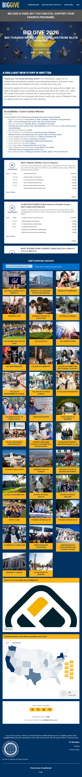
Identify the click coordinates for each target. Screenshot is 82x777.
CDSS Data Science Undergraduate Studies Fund (25, 149)
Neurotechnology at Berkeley (45, 132)
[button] (49, 709)
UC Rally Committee (41, 119)
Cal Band (32, 143)
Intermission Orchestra (38, 139)
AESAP (29, 130)
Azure (21, 152)
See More (8, 629)
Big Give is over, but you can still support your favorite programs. (41, 15)
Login (41, 772)
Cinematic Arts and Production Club (20, 126)
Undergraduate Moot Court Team (34, 145)
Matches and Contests (51, 5)
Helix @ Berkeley (64, 119)
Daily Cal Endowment (48, 122)
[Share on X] (38, 709)
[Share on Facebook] (32, 709)
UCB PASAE (53, 119)
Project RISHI (29, 119)
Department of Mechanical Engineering (39, 141)
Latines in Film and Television (58, 152)
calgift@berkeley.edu (49, 720)
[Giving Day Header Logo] (11, 5)
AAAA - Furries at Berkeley (17, 122)
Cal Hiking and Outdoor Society (35, 152)
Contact (76, 746)
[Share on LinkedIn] (44, 709)
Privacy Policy (74, 749)
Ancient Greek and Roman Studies (50, 134)
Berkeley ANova (31, 124)
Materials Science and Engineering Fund (22, 134)
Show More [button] (10, 192)
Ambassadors (33, 5)
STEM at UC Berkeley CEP (47, 137)
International (16, 643)
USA (7, 643)
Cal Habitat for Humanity (45, 124)
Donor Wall (69, 5)
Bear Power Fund (34, 122)
